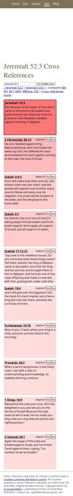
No (53, 139)
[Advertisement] (36, 35)
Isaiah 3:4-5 (13, 177)
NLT (11, 91)
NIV (63, 88)
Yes (48, 139)
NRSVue (27, 91)
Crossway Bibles (13, 489)
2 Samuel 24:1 (15, 437)
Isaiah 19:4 (13, 288)
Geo (25, 4)
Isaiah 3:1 (12, 214)
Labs (47, 4)
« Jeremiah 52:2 (13, 88)
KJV (6, 91)
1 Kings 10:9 (13, 400)
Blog (56, 4)
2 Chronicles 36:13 (18, 140)
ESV (36, 91)
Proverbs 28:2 (15, 363)
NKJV (18, 91)
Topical (35, 4)
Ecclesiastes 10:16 (18, 325)
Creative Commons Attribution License (25, 479)
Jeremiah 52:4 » (35, 88)
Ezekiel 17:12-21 (16, 251)
